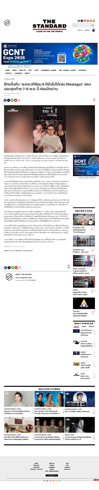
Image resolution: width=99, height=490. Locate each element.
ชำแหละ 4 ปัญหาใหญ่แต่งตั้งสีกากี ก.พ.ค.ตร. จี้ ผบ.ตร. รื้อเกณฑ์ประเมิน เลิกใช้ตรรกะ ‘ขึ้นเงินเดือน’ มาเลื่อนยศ (86, 345)
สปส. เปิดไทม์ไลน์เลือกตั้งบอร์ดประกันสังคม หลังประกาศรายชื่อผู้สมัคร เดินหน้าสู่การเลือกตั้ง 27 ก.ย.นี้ (80, 314)
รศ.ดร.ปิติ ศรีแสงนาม (86, 330)
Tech (82, 227)
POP (30, 70)
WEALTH (22, 70)
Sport (83, 374)
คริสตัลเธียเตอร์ (28, 251)
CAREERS (18, 73)
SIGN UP (87, 30)
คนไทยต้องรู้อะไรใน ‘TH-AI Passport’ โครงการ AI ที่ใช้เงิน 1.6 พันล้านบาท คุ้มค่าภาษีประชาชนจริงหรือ (80, 231)
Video (52, 465)
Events (67, 467)
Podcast (36, 465)
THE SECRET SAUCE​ (67, 70)
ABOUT (27, 73)
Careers (52, 467)
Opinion (36, 467)
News (36, 463)
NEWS (14, 70)
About (52, 469)
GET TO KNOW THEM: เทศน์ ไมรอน (77, 411)
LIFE (36, 70)
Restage (19, 251)
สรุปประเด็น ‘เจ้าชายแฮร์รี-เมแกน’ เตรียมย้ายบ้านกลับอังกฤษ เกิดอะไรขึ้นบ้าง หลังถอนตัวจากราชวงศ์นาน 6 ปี (81, 293)
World (75, 268)
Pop (67, 463)
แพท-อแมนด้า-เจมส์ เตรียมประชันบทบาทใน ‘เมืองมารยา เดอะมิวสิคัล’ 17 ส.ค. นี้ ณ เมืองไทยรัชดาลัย (47, 412)
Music (67, 435)
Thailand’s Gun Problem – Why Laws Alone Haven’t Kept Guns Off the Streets (81, 251)
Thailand (9, 79)
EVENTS (8, 73)
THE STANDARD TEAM (13, 94)
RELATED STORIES (49, 389)
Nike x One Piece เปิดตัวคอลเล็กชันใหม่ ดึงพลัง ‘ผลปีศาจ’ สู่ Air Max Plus (87, 377)
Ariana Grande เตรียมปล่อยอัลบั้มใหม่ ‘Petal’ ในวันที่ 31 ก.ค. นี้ (78, 438)
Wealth (51, 463)
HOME (7, 70)
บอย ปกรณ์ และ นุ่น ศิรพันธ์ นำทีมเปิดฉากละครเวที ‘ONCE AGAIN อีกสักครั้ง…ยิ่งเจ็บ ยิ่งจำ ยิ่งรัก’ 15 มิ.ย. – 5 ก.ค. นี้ (48, 438)
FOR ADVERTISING (51, 471)
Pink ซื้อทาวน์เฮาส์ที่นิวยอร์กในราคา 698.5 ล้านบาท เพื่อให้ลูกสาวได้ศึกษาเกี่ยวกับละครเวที (16, 438)
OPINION (82, 70)
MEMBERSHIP (52, 475)
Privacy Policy (36, 469)
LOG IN (80, 30)
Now (67, 465)
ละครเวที (12, 251)
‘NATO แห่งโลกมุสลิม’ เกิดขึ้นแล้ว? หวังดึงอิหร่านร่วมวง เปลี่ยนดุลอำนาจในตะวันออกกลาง (86, 366)
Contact (67, 469)
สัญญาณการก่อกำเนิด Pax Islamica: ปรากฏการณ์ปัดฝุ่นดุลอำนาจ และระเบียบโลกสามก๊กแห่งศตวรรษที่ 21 (87, 334)
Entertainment (10, 409)
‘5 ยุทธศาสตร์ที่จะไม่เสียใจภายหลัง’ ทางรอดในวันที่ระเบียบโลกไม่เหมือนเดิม (81, 272)
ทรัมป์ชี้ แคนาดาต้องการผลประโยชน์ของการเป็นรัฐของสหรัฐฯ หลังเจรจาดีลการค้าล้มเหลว (87, 355)
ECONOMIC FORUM (48, 70)
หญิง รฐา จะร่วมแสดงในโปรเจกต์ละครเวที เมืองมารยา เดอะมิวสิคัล (17, 412)
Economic (76, 227)
